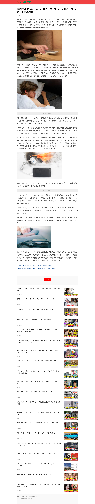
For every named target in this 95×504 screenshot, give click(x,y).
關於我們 (18, 498)
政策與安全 (23, 498)
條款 (27, 498)
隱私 (29, 498)
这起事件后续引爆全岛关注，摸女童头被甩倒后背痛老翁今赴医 (34, 265)
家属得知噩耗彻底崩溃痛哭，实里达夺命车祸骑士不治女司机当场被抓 (36, 268)
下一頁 (47, 279)
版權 (31, 498)
